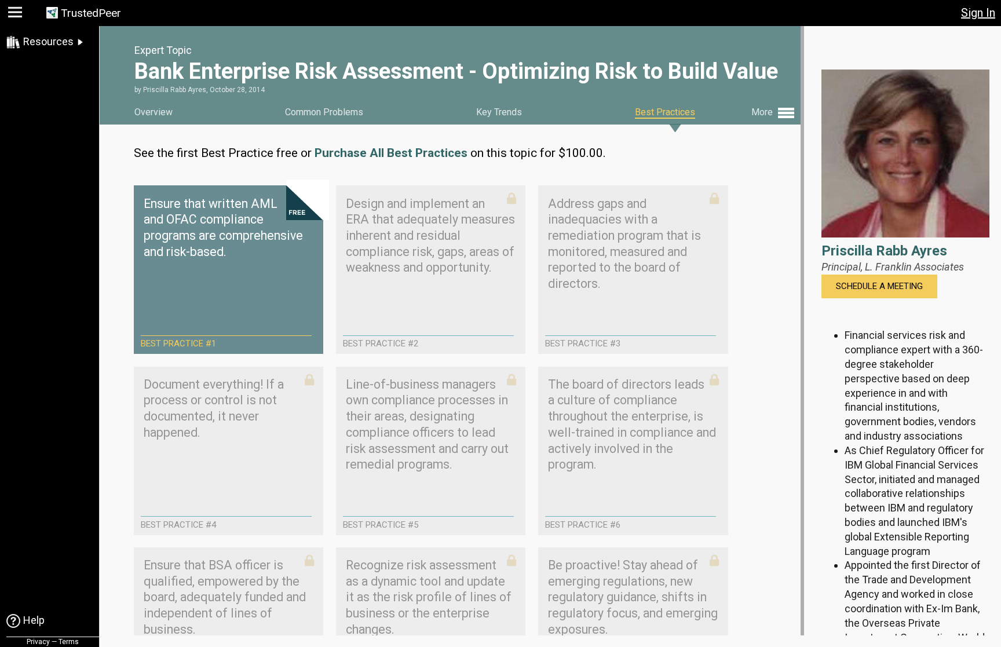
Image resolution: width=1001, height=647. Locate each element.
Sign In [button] (978, 13)
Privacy (38, 642)
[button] (16, 15)
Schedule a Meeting (879, 286)
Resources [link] (48, 41)
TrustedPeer (91, 13)
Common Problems (324, 112)
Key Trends (499, 112)
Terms (69, 642)
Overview (153, 112)
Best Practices (665, 112)
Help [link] (34, 620)
